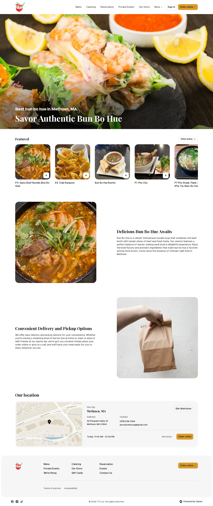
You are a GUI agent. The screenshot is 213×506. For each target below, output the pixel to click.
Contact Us (106, 472)
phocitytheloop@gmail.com (134, 424)
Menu (79, 7)
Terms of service (52, 488)
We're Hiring (50, 472)
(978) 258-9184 (127, 421)
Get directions (183, 408)
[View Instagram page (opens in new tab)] (17, 501)
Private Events (126, 7)
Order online (184, 436)
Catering (91, 7)
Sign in (171, 7)
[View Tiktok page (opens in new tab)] (21, 501)
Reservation (107, 7)
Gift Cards (77, 472)
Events (103, 468)
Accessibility (70, 488)
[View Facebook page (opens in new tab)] (12, 501)
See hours (167, 436)
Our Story (144, 7)
